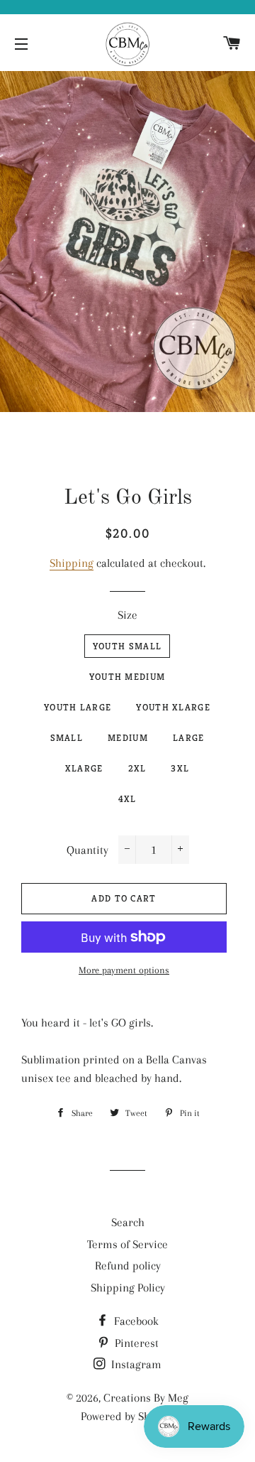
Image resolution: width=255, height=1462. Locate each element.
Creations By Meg (145, 1397)
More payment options (124, 970)
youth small (127, 646)
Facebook (135, 1321)
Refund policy (128, 1265)
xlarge (84, 768)
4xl (127, 799)
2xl (137, 768)
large (189, 738)
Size (127, 615)
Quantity (87, 850)
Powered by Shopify (127, 1416)
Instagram (135, 1364)
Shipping (72, 563)
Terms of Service (127, 1244)
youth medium (127, 677)
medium (128, 738)
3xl (180, 768)
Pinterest (135, 1343)
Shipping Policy (128, 1287)
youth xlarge (173, 707)
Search (127, 1222)
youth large (77, 707)
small (67, 738)
